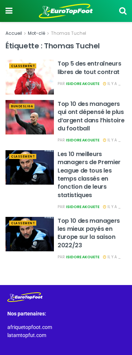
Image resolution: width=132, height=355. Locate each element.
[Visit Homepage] (66, 11)
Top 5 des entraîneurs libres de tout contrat (89, 67)
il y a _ (113, 83)
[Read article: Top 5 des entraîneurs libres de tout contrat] (30, 77)
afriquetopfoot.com (29, 327)
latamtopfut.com (26, 335)
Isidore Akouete (82, 83)
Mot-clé (36, 33)
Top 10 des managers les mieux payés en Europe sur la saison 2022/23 (89, 233)
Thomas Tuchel (68, 33)
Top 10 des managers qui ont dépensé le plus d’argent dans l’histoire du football (91, 116)
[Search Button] (122, 11)
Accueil (14, 33)
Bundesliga (22, 106)
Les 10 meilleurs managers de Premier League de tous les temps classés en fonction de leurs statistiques (89, 174)
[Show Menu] (9, 11)
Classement (23, 66)
